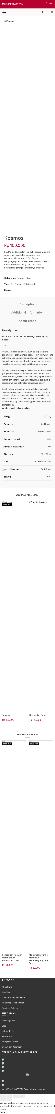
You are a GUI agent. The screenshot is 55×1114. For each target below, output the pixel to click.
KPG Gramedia (29, 284)
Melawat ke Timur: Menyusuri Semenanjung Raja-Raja (39, 958)
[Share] (9, 1096)
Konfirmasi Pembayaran (13, 1002)
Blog (4, 1026)
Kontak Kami (7, 1036)
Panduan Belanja (10, 1008)
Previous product (43, 12)
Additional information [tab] (27, 312)
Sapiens (6, 715)
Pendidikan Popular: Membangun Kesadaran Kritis (12, 957)
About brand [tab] (27, 321)
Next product (50, 12)
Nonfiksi (20, 278)
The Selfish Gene (37, 715)
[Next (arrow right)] (9, 1099)
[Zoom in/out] (22, 1096)
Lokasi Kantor (8, 1031)
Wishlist (46, 3)
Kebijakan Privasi (10, 1041)
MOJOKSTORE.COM (19, 1089)
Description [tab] (27, 304)
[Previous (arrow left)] (3, 1099)
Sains (29, 278)
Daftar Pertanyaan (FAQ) (13, 997)
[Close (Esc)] (3, 1096)
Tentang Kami (8, 1020)
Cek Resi (6, 992)
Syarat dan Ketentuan (12, 1047)
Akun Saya (7, 987)
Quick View (23, 503)
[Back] (4, 12)
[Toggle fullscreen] (16, 1096)
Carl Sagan (16, 284)
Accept (3, 1112)
